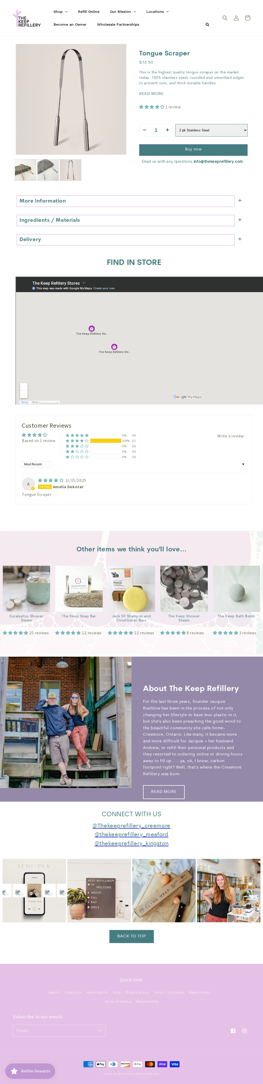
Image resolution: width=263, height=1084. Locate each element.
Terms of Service (118, 1001)
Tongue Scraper (164, 54)
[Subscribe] (99, 1030)
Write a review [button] (230, 436)
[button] (225, 18)
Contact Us (73, 992)
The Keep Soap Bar (79, 616)
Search (54, 992)
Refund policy (147, 1001)
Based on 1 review (38, 440)
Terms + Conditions (168, 992)
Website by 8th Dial (147, 1074)
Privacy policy (137, 992)
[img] (51, 480)
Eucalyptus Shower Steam (26, 619)
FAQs (117, 992)
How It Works (97, 992)
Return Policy (200, 992)
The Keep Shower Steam (184, 619)
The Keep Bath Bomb (236, 616)
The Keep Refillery (124, 1074)
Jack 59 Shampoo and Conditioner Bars (131, 619)
